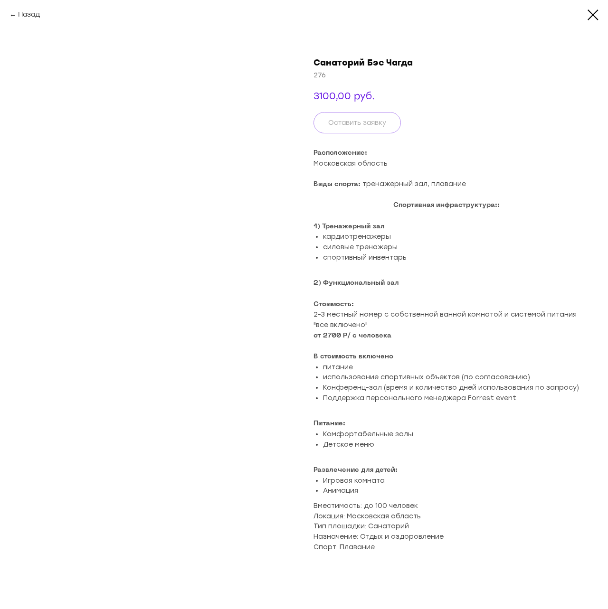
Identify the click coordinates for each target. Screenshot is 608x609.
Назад (29, 14)
